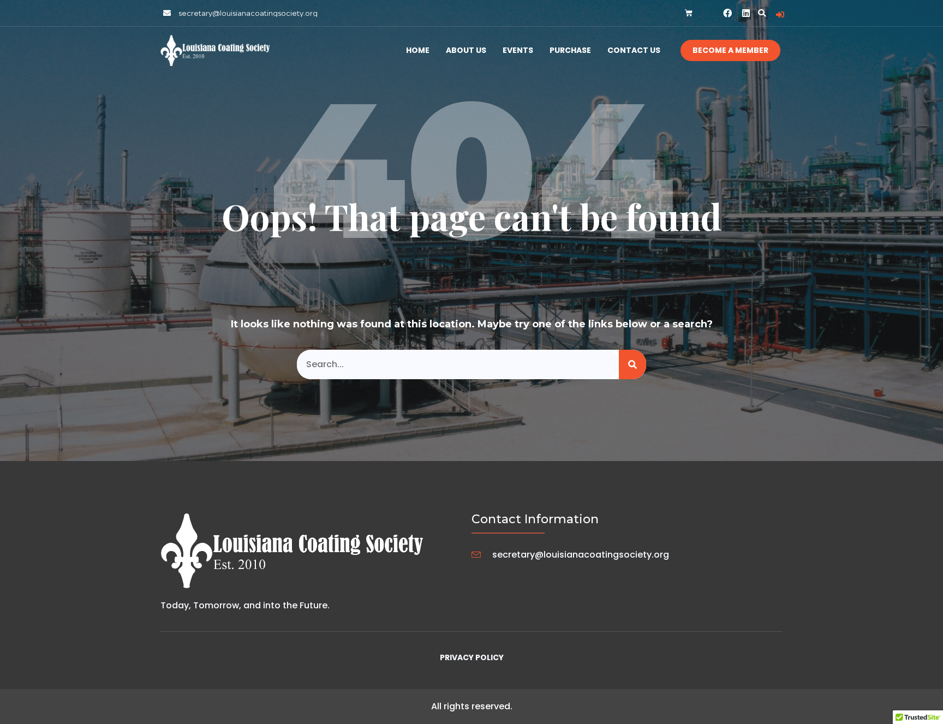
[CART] (689, 13)
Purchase (570, 50)
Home (417, 50)
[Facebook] (727, 13)
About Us (466, 50)
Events (518, 50)
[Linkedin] (746, 13)
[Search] (632, 364)
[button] (762, 13)
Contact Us (633, 50)
